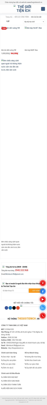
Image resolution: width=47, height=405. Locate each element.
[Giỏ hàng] (43, 9)
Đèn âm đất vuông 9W (8, 50)
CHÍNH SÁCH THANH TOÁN (12, 385)
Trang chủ (9, 17)
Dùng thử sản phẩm (9, 360)
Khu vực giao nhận (9, 364)
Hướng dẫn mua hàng (33, 357)
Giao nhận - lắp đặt (9, 357)
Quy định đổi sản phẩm (34, 368)
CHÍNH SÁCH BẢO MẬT (10, 377)
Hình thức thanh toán (33, 360)
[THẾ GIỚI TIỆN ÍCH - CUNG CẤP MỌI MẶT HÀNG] (23, 9)
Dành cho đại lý (8, 368)
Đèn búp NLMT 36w (31, 50)
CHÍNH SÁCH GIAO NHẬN (11, 381)
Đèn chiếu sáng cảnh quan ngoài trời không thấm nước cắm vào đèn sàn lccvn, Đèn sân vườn (10, 246)
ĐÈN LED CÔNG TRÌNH (22, 17)
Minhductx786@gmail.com (14, 274)
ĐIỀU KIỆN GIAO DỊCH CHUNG (12, 388)
